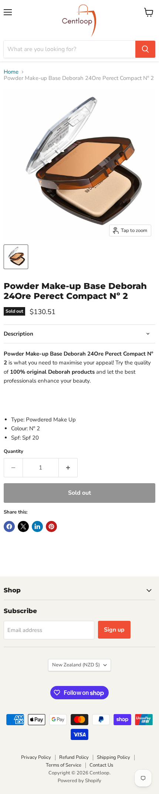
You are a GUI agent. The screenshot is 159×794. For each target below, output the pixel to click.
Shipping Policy (113, 757)
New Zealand (76, 665)
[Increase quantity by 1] (68, 467)
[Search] (145, 49)
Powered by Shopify (79, 780)
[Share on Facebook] (9, 526)
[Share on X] (23, 526)
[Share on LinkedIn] (37, 526)
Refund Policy (74, 757)
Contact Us (101, 765)
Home (11, 72)
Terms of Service (63, 765)
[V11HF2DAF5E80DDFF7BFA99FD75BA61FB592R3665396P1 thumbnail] (16, 257)
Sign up (114, 630)
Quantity (13, 451)
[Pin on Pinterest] (51, 526)
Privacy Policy (36, 757)
